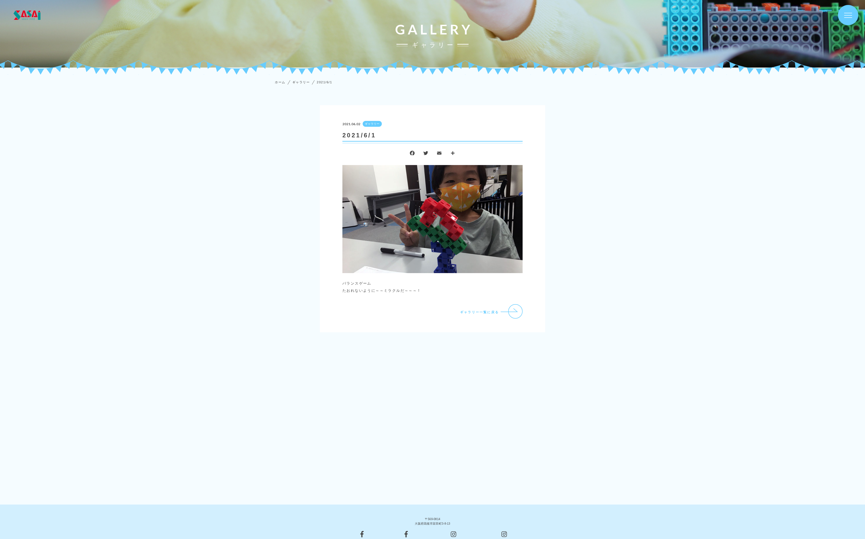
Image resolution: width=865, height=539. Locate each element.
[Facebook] (412, 154)
